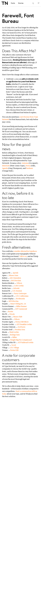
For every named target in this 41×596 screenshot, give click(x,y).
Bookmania (20, 299)
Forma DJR (14, 350)
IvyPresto (21, 327)
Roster (10, 311)
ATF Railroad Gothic (26, 342)
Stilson (19, 283)
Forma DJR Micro (22, 322)
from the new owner (24, 110)
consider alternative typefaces (25, 251)
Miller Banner (21, 306)
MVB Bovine (14, 301)
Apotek (15, 273)
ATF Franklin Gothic (24, 324)
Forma (28, 166)
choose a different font (14, 112)
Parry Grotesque (20, 293)
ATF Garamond (21, 309)
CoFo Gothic (19, 286)
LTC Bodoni (17, 291)
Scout (13, 345)
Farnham (29, 168)
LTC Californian (22, 296)
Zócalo (12, 314)
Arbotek (16, 288)
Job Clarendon (15, 278)
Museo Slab (17, 317)
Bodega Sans (15, 335)
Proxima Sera (20, 329)
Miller (14, 337)
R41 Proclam (16, 280)
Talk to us (23, 256)
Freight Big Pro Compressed (21, 340)
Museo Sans (13, 275)
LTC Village (14, 348)
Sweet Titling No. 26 (18, 304)
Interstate (6, 166)
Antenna (25, 163)
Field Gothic (14, 332)
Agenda (5, 168)
